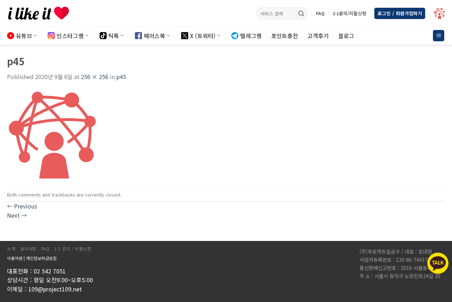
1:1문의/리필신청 (349, 13)
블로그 (346, 35)
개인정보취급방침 (41, 258)
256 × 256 (94, 76)
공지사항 (28, 249)
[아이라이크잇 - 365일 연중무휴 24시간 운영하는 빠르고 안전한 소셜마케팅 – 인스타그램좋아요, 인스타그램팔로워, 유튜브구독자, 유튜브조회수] (42, 13)
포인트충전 (284, 35)
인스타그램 (70, 35)
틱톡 (113, 35)
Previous (22, 206)
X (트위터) (203, 35)
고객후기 (318, 35)
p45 (121, 76)
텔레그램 (251, 35)
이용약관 (15, 258)
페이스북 (154, 35)
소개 (11, 249)
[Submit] (301, 13)
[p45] (52, 134)
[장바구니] (439, 13)
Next (17, 215)
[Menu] (438, 36)
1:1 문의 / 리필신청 (72, 249)
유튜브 (24, 35)
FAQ (320, 13)
